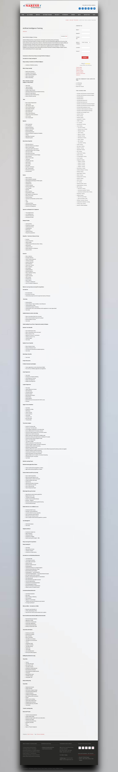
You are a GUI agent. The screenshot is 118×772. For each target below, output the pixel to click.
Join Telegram (78, 84)
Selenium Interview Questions (48, 747)
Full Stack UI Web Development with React (84, 108)
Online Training (30, 734)
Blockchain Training (80, 193)
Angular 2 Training (81, 161)
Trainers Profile (79, 67)
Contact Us (78, 74)
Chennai (38, 734)
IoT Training (79, 181)
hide (66, 36)
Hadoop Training (80, 171)
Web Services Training (82, 137)
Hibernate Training (81, 130)
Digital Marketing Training (82, 185)
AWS (86, 758)
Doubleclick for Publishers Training (83, 201)
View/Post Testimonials (80, 73)
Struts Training (81, 139)
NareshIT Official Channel (84, 757)
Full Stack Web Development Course (83, 107)
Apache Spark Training (81, 173)
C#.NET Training (80, 120)
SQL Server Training (80, 146)
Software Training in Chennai (82, 200)
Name (77, 29)
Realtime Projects (80, 195)
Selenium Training (80, 147)
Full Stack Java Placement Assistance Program (86, 103)
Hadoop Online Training (81, 176)
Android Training (80, 114)
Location (78, 47)
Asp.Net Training (80, 117)
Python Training (80, 175)
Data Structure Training (81, 124)
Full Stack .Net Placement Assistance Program (85, 93)
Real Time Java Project (82, 196)
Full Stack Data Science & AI (82, 100)
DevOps (89, 758)
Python (80, 758)
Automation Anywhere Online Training (85, 191)
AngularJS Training (80, 159)
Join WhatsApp (79, 83)
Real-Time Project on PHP (82, 198)
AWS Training (79, 180)
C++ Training (79, 122)
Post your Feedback (79, 71)
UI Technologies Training (81, 156)
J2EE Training (80, 132)
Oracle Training (80, 144)
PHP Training (79, 151)
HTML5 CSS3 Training (81, 153)
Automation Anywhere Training (84, 190)
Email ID (78, 33)
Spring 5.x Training (81, 134)
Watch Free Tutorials (80, 86)
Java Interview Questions (47, 748)
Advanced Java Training (82, 129)
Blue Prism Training (81, 188)
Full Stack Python (80, 98)
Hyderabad (42, 734)
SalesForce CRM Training (81, 183)
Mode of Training (78, 43)
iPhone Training (80, 115)
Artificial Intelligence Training (82, 169)
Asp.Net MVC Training (81, 119)
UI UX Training (79, 158)
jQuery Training (80, 154)
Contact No (77, 38)
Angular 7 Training (81, 166)
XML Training (80, 141)
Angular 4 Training (81, 163)
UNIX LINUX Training (81, 149)
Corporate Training (79, 70)
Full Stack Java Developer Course (83, 112)
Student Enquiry (79, 68)
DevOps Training (80, 178)
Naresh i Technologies (32, 9)
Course (78, 51)
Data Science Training (81, 168)
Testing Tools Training (81, 203)
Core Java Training (81, 127)
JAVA (83, 758)
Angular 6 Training (81, 164)
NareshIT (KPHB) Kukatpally (82, 205)
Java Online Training (82, 142)
